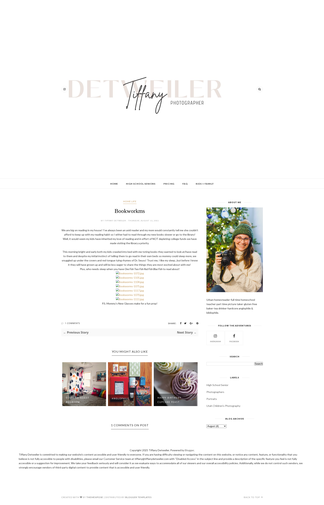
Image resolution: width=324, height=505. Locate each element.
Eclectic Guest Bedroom (77, 400)
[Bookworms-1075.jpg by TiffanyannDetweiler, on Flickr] (130, 286)
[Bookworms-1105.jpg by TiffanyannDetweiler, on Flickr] (130, 277)
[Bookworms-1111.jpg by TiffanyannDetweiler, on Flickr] (130, 299)
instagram (215, 341)
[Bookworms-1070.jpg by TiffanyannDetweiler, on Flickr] (130, 294)
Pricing (169, 183)
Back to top (252, 497)
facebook (234, 341)
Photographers (215, 392)
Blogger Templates (138, 497)
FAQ (185, 183)
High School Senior (217, 385)
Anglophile (120, 398)
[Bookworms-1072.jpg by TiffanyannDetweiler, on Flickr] (130, 273)
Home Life (129, 201)
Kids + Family (205, 183)
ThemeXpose (94, 497)
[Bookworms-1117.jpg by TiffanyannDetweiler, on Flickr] (130, 290)
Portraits (211, 398)
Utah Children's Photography (223, 405)
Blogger (189, 450)
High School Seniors (140, 183)
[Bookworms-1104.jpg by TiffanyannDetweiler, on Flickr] (130, 282)
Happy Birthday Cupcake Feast (169, 400)
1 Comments (72, 323)
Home (114, 183)
